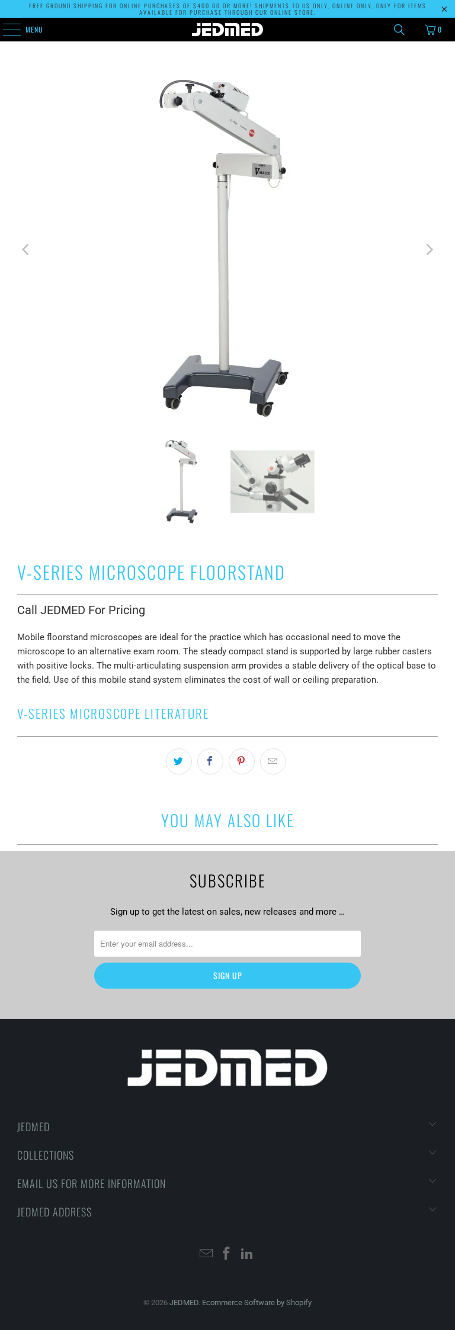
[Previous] (26, 249)
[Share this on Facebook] (210, 761)
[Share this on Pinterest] (242, 761)
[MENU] (5, 29)
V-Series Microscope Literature (113, 713)
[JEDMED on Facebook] (227, 1255)
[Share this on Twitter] (179, 761)
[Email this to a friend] (273, 761)
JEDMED (183, 1302)
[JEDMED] (227, 29)
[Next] (428, 249)
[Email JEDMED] (206, 1255)
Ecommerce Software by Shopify (257, 1302)
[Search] (399, 29)
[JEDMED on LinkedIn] (248, 1255)
